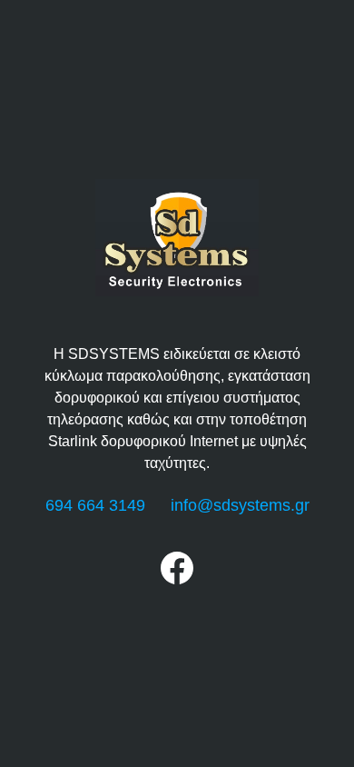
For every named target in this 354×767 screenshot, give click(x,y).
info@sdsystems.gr (240, 505)
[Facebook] (177, 579)
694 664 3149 (95, 505)
